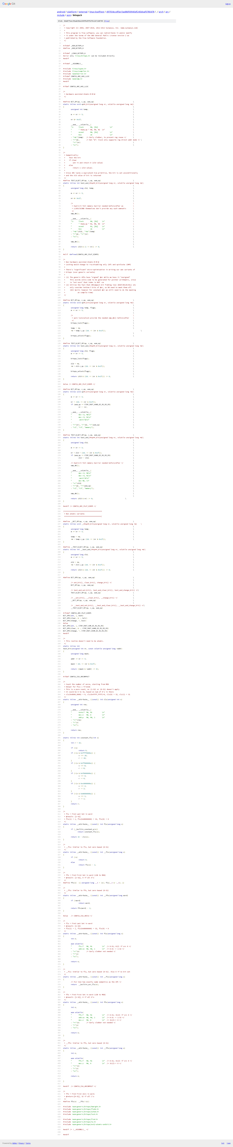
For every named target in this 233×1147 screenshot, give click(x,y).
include (61, 15)
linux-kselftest (96, 11)
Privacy (21, 1143)
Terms (28, 1143)
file (107, 21)
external (83, 11)
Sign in (228, 4)
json (229, 1143)
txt (222, 1143)
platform (72, 11)
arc (167, 11)
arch (161, 11)
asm (69, 15)
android (61, 11)
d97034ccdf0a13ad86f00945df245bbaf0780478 (130, 11)
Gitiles (14, 1143)
